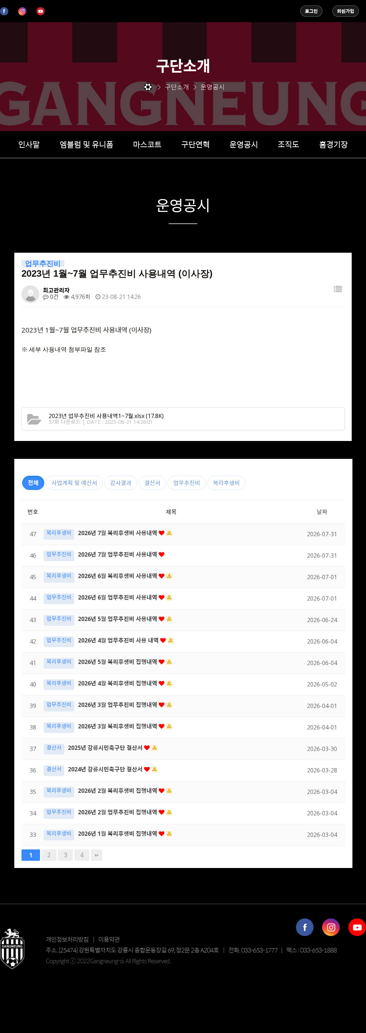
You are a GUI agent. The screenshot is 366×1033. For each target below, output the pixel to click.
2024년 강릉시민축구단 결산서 (106, 769)
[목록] (337, 291)
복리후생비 (226, 483)
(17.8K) (106, 416)
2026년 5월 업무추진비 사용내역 (118, 619)
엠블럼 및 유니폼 (86, 144)
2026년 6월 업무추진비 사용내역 (118, 597)
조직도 (288, 144)
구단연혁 (195, 144)
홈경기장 (333, 144)
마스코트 (147, 144)
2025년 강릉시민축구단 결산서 (106, 748)
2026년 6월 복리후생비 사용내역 (118, 576)
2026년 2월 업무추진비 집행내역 (118, 812)
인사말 (29, 144)
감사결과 (121, 483)
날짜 (322, 512)
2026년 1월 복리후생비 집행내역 (118, 834)
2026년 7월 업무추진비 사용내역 (118, 554)
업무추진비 (186, 483)
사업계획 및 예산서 (74, 483)
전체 (33, 483)
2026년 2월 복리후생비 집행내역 (118, 791)
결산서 (152, 483)
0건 (54, 297)
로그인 (311, 11)
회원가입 (345, 11)
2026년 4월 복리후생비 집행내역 (118, 683)
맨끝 (96, 855)
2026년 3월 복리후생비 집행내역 (118, 726)
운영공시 (243, 144)
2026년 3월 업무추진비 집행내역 (118, 705)
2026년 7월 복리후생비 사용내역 (118, 533)
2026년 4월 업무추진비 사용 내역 (119, 640)
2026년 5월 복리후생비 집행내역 (118, 662)
